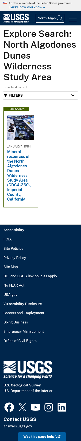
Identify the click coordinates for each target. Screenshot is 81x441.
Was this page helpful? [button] (42, 437)
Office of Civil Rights (20, 341)
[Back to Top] (65, 425)
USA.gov (10, 295)
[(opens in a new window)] (9, 407)
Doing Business (15, 322)
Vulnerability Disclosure (22, 304)
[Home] (16, 22)
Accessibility (13, 230)
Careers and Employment (23, 313)
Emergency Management (23, 332)
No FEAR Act (13, 285)
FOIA (7, 239)
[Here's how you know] (40, 5)
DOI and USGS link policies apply (30, 276)
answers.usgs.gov (17, 426)
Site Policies (13, 249)
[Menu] (73, 19)
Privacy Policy (14, 258)
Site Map (10, 267)
